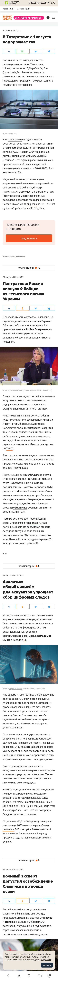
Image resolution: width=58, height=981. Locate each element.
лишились (8, 829)
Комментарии (29, 267)
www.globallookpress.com (41, 390)
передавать (34, 522)
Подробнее (46, 959)
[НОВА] (28, 18)
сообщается (15, 139)
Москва (20, 9)
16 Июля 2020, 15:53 (12, 30)
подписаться (29, 238)
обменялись (20, 507)
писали (7, 491)
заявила (46, 474)
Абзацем (35, 921)
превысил (32, 797)
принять (47, 965)
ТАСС (9, 448)
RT (25, 639)
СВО (5, 553)
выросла (32, 203)
